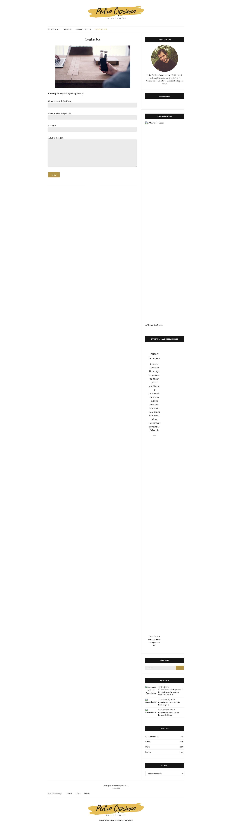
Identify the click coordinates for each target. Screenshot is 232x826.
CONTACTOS (101, 29)
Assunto (52, 125)
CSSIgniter (128, 820)
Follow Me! (116, 788)
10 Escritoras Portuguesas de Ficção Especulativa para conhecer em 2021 (170, 692)
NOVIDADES (53, 29)
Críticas (148, 742)
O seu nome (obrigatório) (59, 101)
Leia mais (155, 430)
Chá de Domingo (152, 736)
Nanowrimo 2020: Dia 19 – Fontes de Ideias (169, 713)
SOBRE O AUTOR (83, 29)
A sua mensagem (56, 137)
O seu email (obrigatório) (59, 113)
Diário (147, 747)
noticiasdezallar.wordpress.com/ (154, 642)
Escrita (148, 752)
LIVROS (67, 29)
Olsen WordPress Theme (110, 820)
